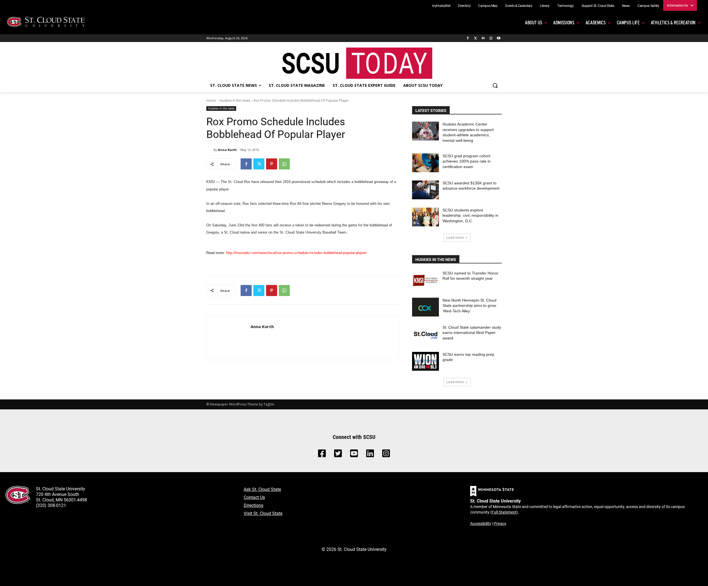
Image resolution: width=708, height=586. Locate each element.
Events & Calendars (518, 5)
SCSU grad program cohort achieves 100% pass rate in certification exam (466, 161)
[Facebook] (468, 38)
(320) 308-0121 (51, 505)
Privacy (500, 523)
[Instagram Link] (386, 455)
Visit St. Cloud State (263, 513)
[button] (495, 85)
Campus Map (488, 5)
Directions (253, 505)
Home (211, 100)
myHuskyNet (441, 5)
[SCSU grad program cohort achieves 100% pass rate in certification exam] (425, 162)
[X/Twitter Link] (338, 455)
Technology (565, 5)
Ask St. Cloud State (262, 489)
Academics (595, 22)
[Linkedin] (483, 38)
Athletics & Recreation (673, 22)
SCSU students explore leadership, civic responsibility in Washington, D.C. (470, 215)
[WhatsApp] (284, 163)
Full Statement (504, 512)
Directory (464, 5)
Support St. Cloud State (598, 5)
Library (545, 5)
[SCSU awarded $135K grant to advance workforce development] (425, 189)
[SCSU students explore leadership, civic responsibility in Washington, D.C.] (425, 217)
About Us (533, 22)
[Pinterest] (271, 163)
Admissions (563, 22)
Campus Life (628, 22)
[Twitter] (475, 38)
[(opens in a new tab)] (425, 280)
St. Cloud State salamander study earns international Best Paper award (471, 332)
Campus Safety (648, 5)
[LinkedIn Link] (370, 455)
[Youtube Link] (354, 455)
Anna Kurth (227, 150)
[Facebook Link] (322, 455)
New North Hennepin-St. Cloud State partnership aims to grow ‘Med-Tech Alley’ (469, 305)
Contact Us (254, 497)
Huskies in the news (235, 100)
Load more (455, 237)
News (626, 5)
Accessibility (480, 523)
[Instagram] (491, 38)
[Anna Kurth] (210, 150)
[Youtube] (498, 38)
